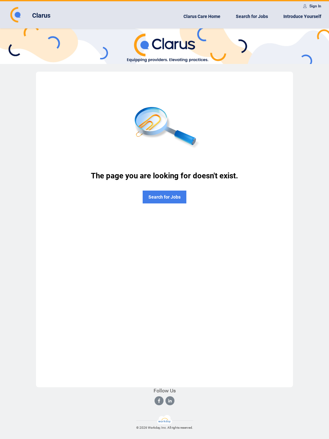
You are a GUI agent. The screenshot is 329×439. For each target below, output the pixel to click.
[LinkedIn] (169, 400)
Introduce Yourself (302, 16)
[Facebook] (159, 400)
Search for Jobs (252, 16)
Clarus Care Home (201, 16)
